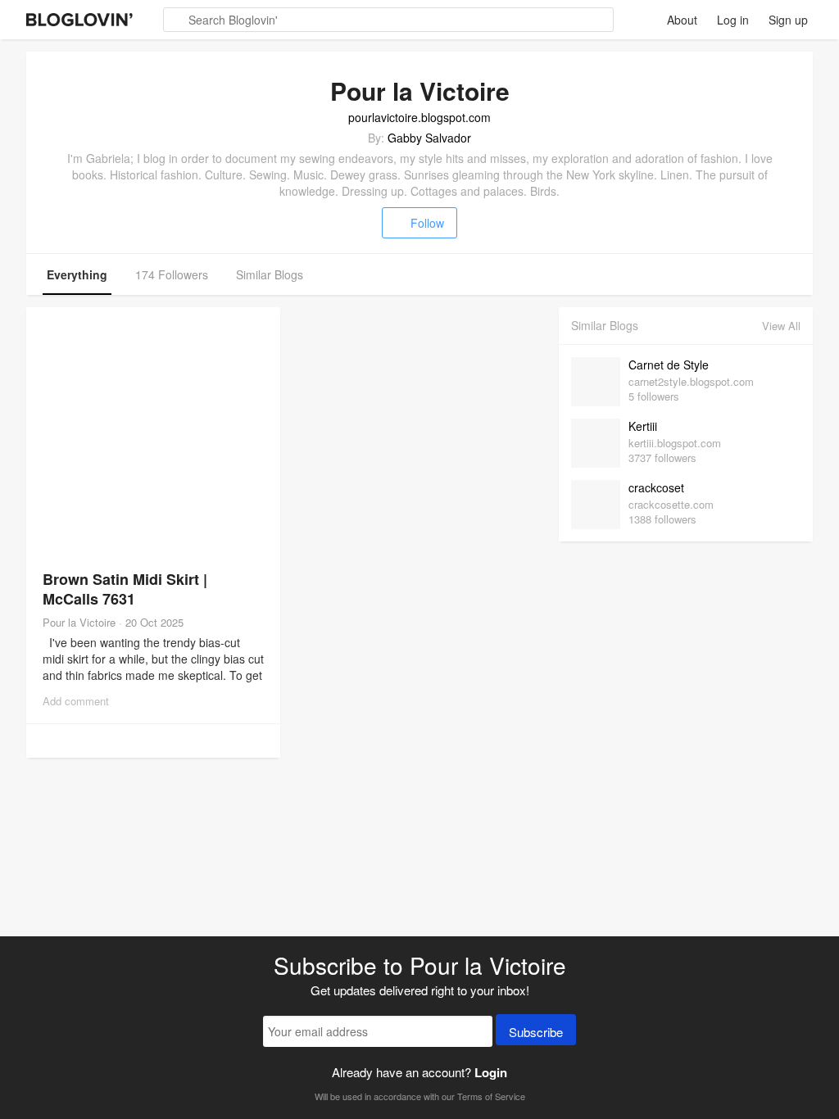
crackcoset (656, 487)
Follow (427, 223)
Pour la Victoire (79, 622)
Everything (77, 274)
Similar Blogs (269, 274)
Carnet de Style (668, 364)
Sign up (788, 19)
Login (490, 1072)
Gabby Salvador (429, 137)
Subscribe (536, 1031)
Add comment (76, 701)
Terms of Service (491, 1096)
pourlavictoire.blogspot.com (419, 117)
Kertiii (642, 426)
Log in (733, 19)
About (682, 19)
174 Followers (171, 274)
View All (781, 325)
